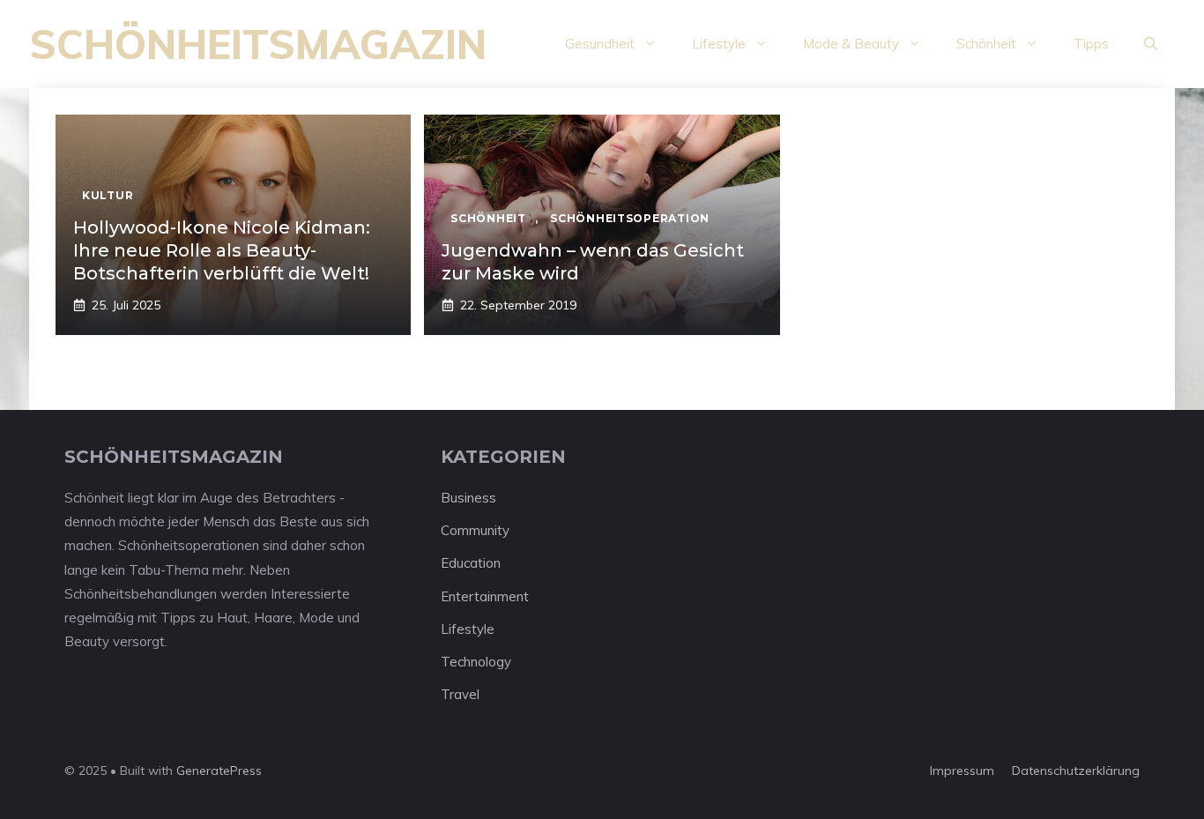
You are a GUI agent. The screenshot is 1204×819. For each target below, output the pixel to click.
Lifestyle (719, 43)
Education (471, 563)
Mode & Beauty (851, 43)
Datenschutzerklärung (1076, 770)
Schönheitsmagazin (258, 44)
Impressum (962, 770)
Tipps (1091, 43)
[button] (1150, 44)
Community (475, 530)
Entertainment (485, 596)
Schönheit (986, 43)
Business (468, 497)
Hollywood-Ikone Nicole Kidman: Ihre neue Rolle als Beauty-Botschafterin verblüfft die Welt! (221, 250)
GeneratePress (219, 770)
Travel (460, 694)
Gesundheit (600, 43)
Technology (476, 661)
